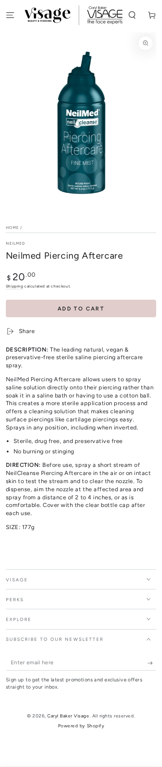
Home (12, 227)
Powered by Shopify (81, 726)
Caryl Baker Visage (68, 716)
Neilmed (16, 243)
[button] (132, 15)
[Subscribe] (152, 663)
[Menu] (10, 15)
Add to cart (81, 309)
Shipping (14, 286)
